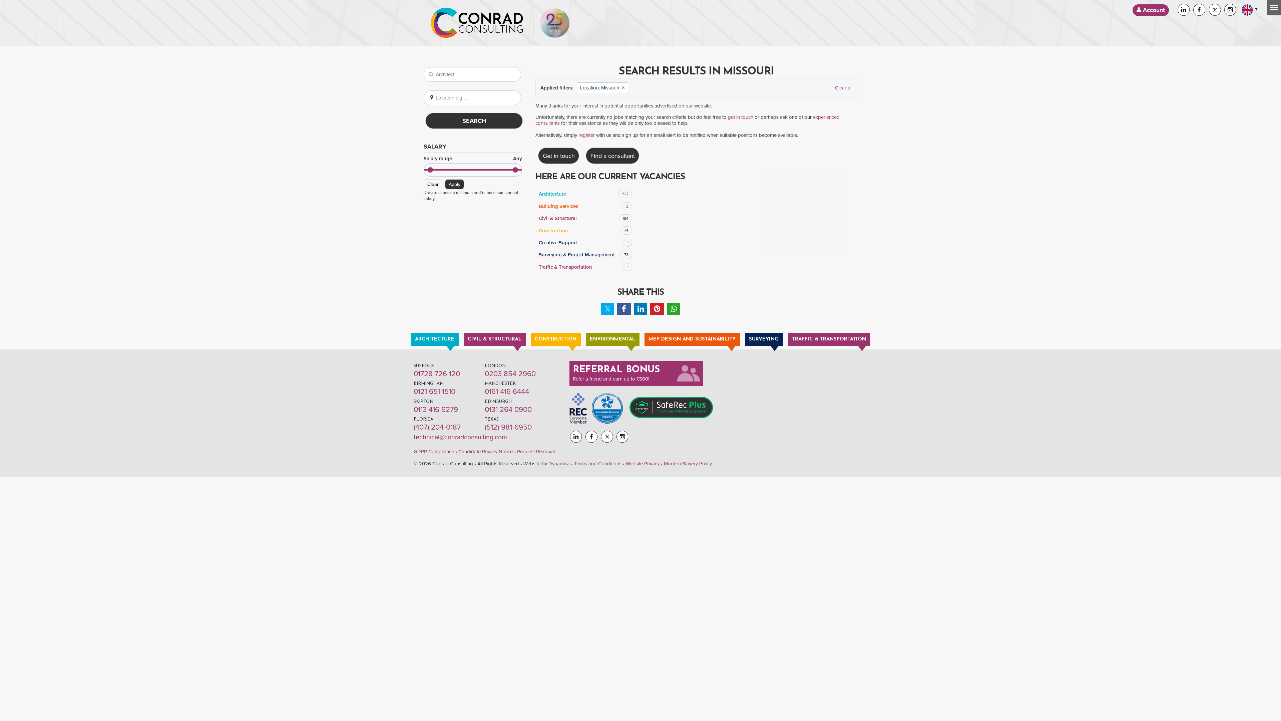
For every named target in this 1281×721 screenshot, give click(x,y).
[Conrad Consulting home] (477, 23)
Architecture (583, 194)
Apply (454, 184)
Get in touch (559, 156)
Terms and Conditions (597, 464)
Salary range (473, 158)
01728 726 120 (437, 374)
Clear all (843, 88)
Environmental (612, 339)
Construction (583, 231)
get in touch (740, 117)
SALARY (435, 146)
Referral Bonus (616, 370)
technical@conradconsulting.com (460, 437)
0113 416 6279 (436, 409)
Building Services (583, 206)
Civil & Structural (583, 218)
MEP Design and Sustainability (692, 339)
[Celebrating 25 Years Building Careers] (554, 23)
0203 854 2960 (510, 374)
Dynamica (559, 464)
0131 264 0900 (508, 409)
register (586, 135)
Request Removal (536, 452)
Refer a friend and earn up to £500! (611, 379)
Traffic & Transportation (583, 267)
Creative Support (583, 243)
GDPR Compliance (434, 452)
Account (1153, 10)
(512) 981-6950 (508, 427)
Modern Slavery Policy (688, 464)
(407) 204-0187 (437, 427)
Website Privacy (643, 464)
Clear (433, 184)
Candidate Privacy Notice (485, 452)
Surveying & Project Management (583, 255)
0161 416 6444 (507, 391)
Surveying (764, 339)
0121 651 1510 (434, 391)
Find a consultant (612, 156)
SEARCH (474, 121)
